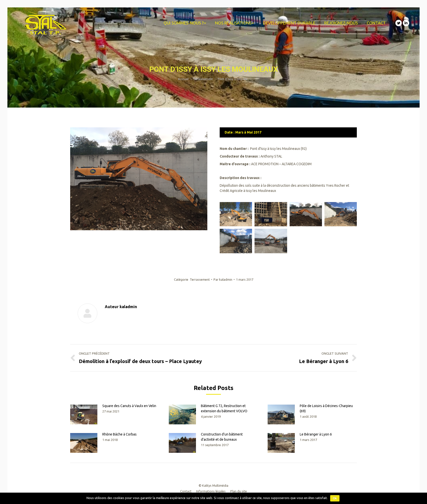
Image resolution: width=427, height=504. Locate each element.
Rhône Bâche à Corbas (119, 434)
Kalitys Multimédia (215, 485)
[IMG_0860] (340, 214)
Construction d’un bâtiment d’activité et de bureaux (222, 436)
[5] (236, 214)
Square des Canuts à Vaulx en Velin (129, 406)
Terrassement (203, 79)
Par (223, 279)
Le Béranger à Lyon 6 (316, 434)
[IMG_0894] (236, 241)
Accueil (183, 79)
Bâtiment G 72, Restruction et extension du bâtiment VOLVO (224, 408)
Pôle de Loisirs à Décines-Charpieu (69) (326, 408)
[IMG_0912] (306, 214)
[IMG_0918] (271, 241)
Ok (335, 498)
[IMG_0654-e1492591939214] (271, 214)
